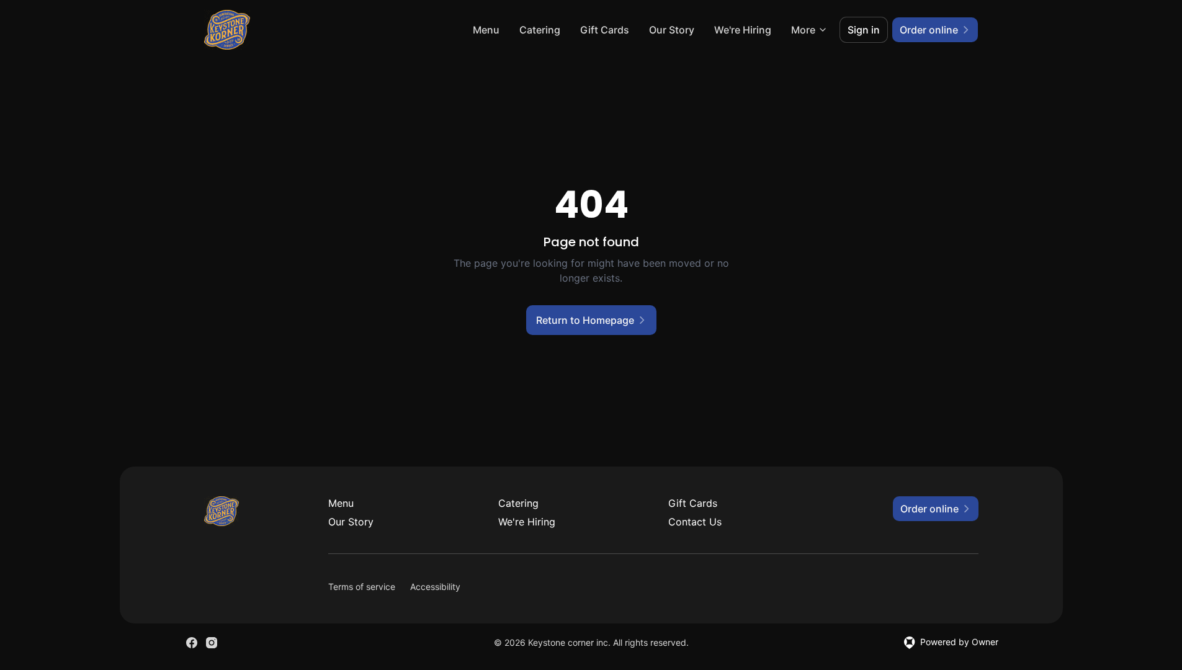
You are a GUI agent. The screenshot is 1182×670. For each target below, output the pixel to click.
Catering (539, 30)
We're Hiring (742, 30)
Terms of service (361, 586)
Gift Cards (604, 30)
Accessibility (435, 586)
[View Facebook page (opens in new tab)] (191, 642)
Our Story (671, 30)
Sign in (864, 30)
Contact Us (695, 522)
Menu (486, 30)
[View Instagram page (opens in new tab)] (211, 642)
